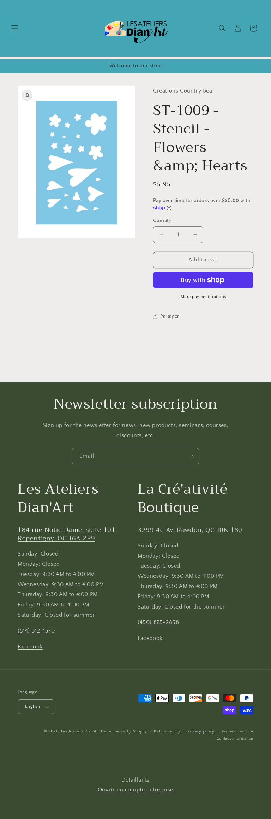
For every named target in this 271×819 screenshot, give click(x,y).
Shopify (140, 731)
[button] (15, 28)
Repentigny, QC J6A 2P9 (56, 538)
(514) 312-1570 (36, 631)
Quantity (162, 220)
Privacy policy (201, 731)
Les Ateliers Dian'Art (80, 731)
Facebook (30, 646)
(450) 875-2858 (158, 622)
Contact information (235, 738)
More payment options (203, 297)
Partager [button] (169, 316)
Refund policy (167, 731)
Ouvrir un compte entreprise (135, 790)
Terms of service (237, 731)
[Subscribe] (191, 456)
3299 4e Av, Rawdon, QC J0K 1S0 (190, 529)
